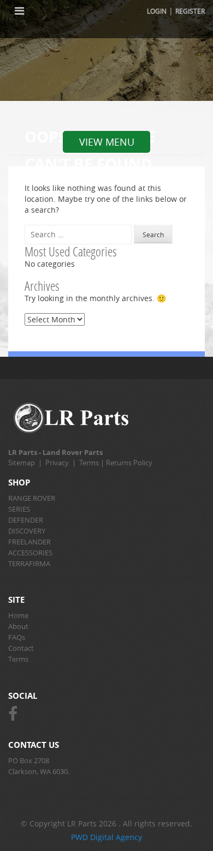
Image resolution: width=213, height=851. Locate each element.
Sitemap (21, 463)
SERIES (19, 509)
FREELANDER (29, 542)
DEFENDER (25, 520)
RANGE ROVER (31, 498)
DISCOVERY (26, 531)
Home (18, 615)
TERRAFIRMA (29, 563)
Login (157, 11)
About (18, 626)
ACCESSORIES (30, 553)
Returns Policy (129, 463)
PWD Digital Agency (106, 837)
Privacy (57, 463)
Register (190, 11)
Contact (21, 648)
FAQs (16, 637)
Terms (89, 463)
